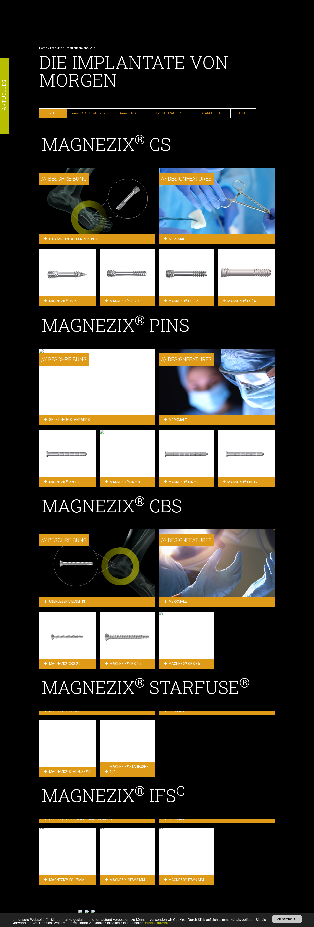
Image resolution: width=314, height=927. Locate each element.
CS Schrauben (92, 113)
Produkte (56, 48)
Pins (132, 113)
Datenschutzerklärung (161, 922)
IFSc (242, 113)
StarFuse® (211, 113)
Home (43, 48)
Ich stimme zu (287, 918)
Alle (53, 113)
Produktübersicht (76, 48)
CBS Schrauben (168, 113)
